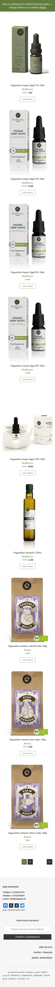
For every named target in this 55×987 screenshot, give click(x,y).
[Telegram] (22, 905)
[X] (11, 905)
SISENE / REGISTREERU (42, 958)
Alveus (27, 650)
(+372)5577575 (18, 892)
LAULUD (6, 975)
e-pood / (37, 972)
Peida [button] (43, 7)
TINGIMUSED (26, 975)
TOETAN (47, 975)
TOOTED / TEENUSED (42, 952)
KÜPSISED (21, 979)
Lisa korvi (27, 99)
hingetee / (30, 972)
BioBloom (27, 89)
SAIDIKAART (37, 975)
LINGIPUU (12, 979)
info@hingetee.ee (18, 899)
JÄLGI (5, 979)
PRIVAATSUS (15, 975)
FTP (27, 979)
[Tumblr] (16, 905)
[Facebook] (5, 905)
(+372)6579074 (18, 895)
